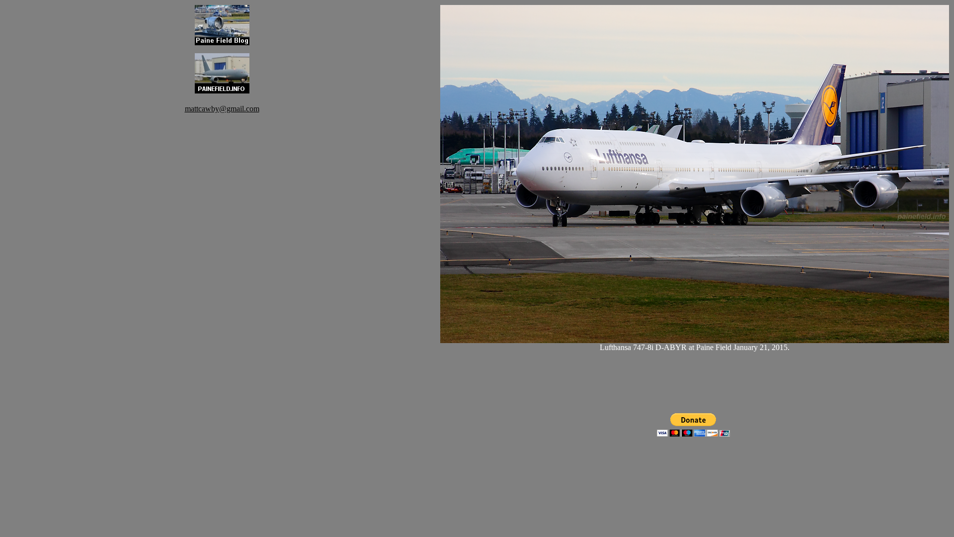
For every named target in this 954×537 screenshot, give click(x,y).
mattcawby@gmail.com (222, 108)
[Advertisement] (222, 262)
